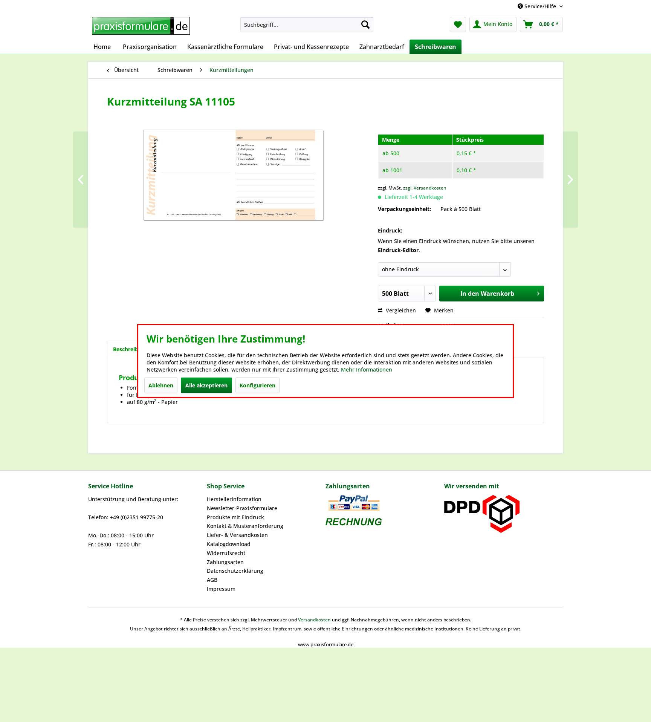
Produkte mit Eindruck (235, 517)
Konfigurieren (257, 385)
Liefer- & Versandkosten (237, 534)
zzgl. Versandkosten (424, 188)
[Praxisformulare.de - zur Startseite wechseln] (141, 26)
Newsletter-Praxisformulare (242, 508)
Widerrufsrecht (226, 553)
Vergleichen (400, 310)
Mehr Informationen (366, 369)
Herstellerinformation (234, 499)
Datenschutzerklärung (235, 570)
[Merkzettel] (458, 24)
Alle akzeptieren (206, 385)
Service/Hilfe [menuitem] (540, 6)
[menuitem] (306, 24)
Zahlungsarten (225, 562)
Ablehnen (160, 385)
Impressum (221, 588)
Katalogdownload (229, 544)
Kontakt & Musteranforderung (245, 525)
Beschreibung (130, 349)
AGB (212, 579)
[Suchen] (365, 24)
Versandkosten (314, 619)
